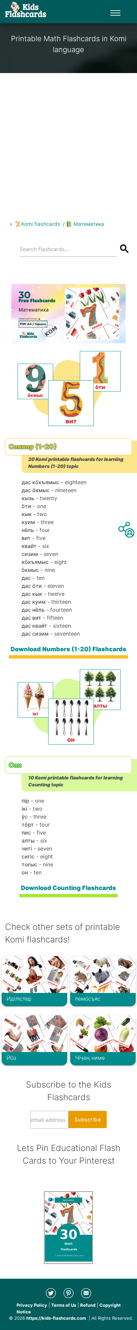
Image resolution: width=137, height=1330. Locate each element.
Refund (87, 1305)
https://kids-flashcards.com (56, 1318)
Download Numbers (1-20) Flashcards (68, 649)
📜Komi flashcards (37, 224)
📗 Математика (85, 224)
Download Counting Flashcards (68, 888)
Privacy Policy (32, 1305)
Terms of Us (63, 1305)
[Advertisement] (68, 141)
